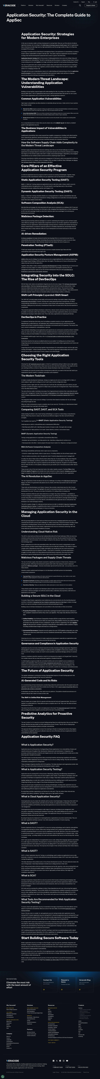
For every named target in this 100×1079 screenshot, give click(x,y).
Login (95, 2)
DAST (22, 195)
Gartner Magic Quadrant (11, 1009)
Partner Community (31, 1035)
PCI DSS (25, 650)
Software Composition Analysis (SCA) (60, 395)
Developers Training (52, 1027)
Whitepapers (51, 1014)
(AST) (30, 58)
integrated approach (64, 708)
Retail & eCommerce (31, 1022)
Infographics (51, 1016)
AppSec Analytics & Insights (85, 1009)
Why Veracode (10, 1008)
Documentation (51, 1024)
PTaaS (79, 1028)
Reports (50, 1013)
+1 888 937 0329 (58, 1067)
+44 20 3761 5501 (83, 1067)
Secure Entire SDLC (31, 1009)
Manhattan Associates (11, 1013)
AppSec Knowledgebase (53, 1032)
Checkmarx (8, 1023)
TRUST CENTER (51, 1042)
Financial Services (31, 1018)
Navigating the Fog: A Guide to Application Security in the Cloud (50, 602)
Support (83, 2)
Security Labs (81, 1034)
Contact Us (75, 2)
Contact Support (51, 1029)
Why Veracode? (40, 5)
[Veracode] (8, 5)
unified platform (52, 393)
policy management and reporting (52, 663)
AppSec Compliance (84, 1011)
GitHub (8, 1024)
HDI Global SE (9, 1015)
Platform (23, 5)
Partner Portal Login (31, 1033)
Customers (9, 1012)
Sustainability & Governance (12, 1043)
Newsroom (8, 1044)
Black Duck (9, 1021)
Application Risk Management (49, 265)
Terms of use (86, 1072)
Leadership (8, 1039)
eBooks (49, 1011)
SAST (22, 184)
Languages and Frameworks (85, 1015)
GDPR (58, 650)
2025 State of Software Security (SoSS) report (55, 45)
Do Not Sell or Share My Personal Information (71, 1072)
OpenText (8, 1026)
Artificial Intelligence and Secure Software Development (60, 1037)
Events (8, 1046)
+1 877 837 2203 (70, 1067)
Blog (89, 2)
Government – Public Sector (33, 1017)
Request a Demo (90, 5)
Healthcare (29, 1024)
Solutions (30, 5)
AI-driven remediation (26, 238)
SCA (22, 207)
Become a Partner (31, 1032)
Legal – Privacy (56, 1072)
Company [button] (64, 5)
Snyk (7, 1028)
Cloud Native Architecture (85, 1012)
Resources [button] (49, 5)
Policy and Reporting (84, 1017)
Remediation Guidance (84, 1018)
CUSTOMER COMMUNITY (53, 1040)
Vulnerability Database (53, 1034)
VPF (79, 1033)
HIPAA (42, 650)
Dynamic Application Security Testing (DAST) (37, 395)
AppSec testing (25, 780)
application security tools (37, 364)
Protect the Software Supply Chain (35, 1013)
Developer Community (53, 1025)
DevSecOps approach (42, 286)
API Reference (51, 1035)
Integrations (82, 1014)
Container (80, 1029)
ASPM (23, 259)
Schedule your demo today (52, 959)
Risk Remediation (31, 1011)
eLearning (80, 1036)
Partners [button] (57, 5)
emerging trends (31, 677)
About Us (8, 1036)
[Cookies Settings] (2, 1076)
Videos (49, 1019)
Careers (8, 1038)
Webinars (50, 1018)
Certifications (9, 1041)
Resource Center (52, 1008)
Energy (28, 1020)
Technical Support (52, 1030)
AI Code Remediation (83, 1022)
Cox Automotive (10, 1017)
